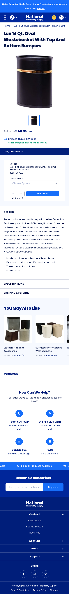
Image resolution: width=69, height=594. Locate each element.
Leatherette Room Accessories (14, 349)
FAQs (50, 450)
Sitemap (54, 590)
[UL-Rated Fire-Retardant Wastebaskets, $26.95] (50, 329)
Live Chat (34, 532)
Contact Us (19, 450)
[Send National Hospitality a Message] (19, 441)
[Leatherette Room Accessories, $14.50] (18, 329)
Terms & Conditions (20, 590)
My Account (13, 17)
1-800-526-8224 (19, 422)
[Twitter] (45, 574)
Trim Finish (16, 178)
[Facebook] (23, 574)
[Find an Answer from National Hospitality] (50, 441)
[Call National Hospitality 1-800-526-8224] (19, 413)
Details (41, 8)
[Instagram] (34, 574)
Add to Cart (43, 193)
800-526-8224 (34, 526)
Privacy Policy (39, 590)
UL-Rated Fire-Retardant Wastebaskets (49, 349)
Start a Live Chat (50, 422)
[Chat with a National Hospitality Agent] (50, 413)
